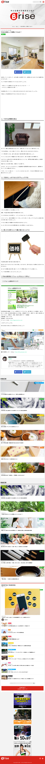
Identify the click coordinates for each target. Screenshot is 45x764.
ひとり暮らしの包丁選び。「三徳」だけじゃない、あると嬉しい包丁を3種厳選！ (17, 562)
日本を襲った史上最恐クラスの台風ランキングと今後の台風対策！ (14, 410)
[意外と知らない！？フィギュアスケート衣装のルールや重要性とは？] (4, 651)
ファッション (40, 415)
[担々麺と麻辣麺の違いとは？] (4, 638)
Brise (13, 26)
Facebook (40, 758)
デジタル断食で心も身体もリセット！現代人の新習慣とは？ (13, 394)
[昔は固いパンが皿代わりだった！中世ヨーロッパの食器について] (4, 677)
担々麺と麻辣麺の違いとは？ (14, 639)
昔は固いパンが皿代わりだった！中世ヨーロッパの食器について (21, 678)
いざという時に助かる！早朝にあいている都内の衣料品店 (19, 645)
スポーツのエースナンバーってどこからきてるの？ (18, 672)
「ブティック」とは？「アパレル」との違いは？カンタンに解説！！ (21, 658)
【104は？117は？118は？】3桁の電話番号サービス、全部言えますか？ (15, 617)
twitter (43, 758)
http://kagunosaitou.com (16, 320)
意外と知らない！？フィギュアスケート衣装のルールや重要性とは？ (21, 652)
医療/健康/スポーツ (39, 382)
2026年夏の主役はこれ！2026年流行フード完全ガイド (19, 625)
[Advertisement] (22, 105)
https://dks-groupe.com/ (21, 352)
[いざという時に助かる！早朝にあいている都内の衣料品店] (4, 644)
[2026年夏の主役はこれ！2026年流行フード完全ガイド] (4, 625)
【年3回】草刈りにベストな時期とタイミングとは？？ (12, 514)
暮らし (17, 26)
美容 (9, 662)
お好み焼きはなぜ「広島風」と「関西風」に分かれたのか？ (13, 475)
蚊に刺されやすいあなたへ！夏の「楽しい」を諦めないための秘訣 (14, 546)
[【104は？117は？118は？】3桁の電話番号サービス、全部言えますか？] (22, 602)
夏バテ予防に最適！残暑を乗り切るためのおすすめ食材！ (12, 442)
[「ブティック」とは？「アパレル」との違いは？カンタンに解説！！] (4, 658)
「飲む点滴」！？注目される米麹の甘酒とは (10, 579)
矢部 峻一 (10, 358)
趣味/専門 (10, 675)
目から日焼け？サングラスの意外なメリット (10, 426)
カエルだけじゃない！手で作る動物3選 (16, 632)
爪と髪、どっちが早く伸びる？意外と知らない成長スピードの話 (21, 665)
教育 (42, 447)
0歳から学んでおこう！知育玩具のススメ (9, 459)
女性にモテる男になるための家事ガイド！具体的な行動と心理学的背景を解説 (16, 530)
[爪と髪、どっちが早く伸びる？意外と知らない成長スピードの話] (4, 664)
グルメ (41, 431)
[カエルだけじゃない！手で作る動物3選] (4, 631)
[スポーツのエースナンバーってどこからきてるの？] (4, 671)
